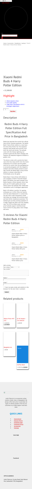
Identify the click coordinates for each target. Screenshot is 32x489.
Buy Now (12, 111)
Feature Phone (18, 421)
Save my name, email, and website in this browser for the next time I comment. (16, 288)
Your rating (6, 267)
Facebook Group (18, 424)
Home (5, 43)
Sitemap (16, 428)
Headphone (18, 43)
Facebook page (18, 422)
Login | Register (5, 2)
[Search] (2, 38)
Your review (7, 269)
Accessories (11, 43)
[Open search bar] (2, 33)
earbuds (24, 43)
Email (5, 282)
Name (5, 278)
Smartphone (17, 419)
